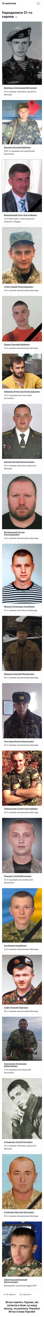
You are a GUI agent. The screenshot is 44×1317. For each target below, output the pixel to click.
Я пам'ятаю (9, 3)
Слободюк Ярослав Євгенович (19, 1212)
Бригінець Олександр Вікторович (20, 88)
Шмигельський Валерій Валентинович (15, 1280)
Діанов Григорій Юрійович (17, 344)
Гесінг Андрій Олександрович (18, 287)
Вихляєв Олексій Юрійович (17, 147)
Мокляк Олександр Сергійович (19, 606)
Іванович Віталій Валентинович (19, 462)
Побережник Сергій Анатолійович (21, 808)
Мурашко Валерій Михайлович (19, 674)
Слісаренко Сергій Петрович (18, 1142)
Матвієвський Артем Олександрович (14, 533)
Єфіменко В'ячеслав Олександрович (22, 391)
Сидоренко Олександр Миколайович (15, 1065)
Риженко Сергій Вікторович (17, 876)
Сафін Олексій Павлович (16, 1007)
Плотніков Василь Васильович (19, 741)
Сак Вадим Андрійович (15, 945)
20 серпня (11, 1294)
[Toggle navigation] (38, 3)
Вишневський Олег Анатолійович (20, 215)
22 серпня (24, 1294)
